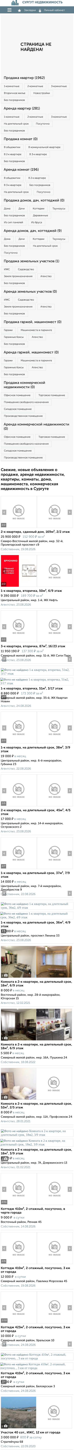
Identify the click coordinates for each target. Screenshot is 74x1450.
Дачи (22, 208)
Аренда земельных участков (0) (30, 291)
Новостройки (41, 93)
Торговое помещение (51, 395)
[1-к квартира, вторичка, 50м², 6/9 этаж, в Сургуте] (19, 586)
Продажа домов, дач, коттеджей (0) (34, 200)
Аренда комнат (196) (21, 169)
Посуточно (43, 124)
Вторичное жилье (14, 93)
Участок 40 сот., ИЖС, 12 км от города (30, 1432)
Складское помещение (18, 409)
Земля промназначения (18, 276)
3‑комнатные (59, 86)
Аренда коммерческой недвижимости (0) (36, 427)
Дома (7, 208)
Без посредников (14, 100)
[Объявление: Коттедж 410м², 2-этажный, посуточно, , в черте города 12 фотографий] (19, 1204)
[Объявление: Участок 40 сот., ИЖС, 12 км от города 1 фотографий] (36, 1428)
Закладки (30, 10)
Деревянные (40, 215)
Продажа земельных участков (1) (31, 261)
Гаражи (8, 330)
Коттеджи (38, 208)
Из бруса (36, 222)
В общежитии (12, 147)
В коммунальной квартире (44, 147)
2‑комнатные (35, 86)
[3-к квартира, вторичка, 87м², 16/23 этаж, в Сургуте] (19, 642)
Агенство (46, 276)
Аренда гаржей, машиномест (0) (31, 352)
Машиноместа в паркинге (36, 330)
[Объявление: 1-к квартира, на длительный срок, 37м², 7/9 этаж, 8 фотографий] (19, 869)
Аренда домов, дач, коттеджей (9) (33, 231)
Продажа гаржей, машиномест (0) (32, 322)
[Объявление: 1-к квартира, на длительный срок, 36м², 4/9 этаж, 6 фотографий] (37, 907)
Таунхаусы (58, 208)
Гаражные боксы (14, 337)
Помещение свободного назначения (26, 402)
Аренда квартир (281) (22, 108)
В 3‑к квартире (38, 154)
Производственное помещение (23, 416)
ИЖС (7, 269)
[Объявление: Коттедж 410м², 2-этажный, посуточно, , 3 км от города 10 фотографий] (19, 1264)
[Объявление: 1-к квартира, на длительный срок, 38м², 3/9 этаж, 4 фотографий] (19, 743)
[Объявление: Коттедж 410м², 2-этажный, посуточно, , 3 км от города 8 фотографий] (37, 1358)
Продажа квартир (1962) (24, 78)
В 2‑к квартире (12, 154)
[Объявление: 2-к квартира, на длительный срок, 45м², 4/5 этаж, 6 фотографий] (19, 806)
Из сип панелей (13, 222)
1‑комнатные (11, 86)
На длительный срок (16, 124)
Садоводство (26, 269)
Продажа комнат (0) (20, 139)
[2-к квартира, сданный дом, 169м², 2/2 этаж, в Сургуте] (19, 527)
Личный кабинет (54, 10)
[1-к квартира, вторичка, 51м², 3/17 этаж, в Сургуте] (37, 673)
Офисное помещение (17, 395)
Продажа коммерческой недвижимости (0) (24, 385)
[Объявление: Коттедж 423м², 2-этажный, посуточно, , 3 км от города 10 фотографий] (19, 1323)
